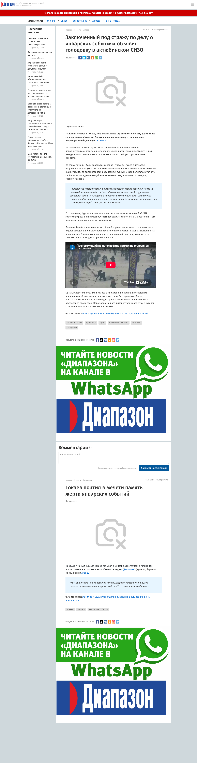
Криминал (91, 323)
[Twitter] (84, 57)
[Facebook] (80, 57)
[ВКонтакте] (88, 57)
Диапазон (128, 569)
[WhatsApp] (96, 57)
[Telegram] (100, 57)
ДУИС (102, 323)
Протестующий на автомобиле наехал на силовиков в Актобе (115, 313)
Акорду (85, 572)
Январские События (118, 323)
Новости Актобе (74, 323)
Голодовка (72, 327)
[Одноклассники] (92, 57)
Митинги (136, 323)
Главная (68, 30)
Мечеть (81, 609)
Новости (77, 30)
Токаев (70, 609)
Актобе (86, 30)
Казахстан (87, 480)
